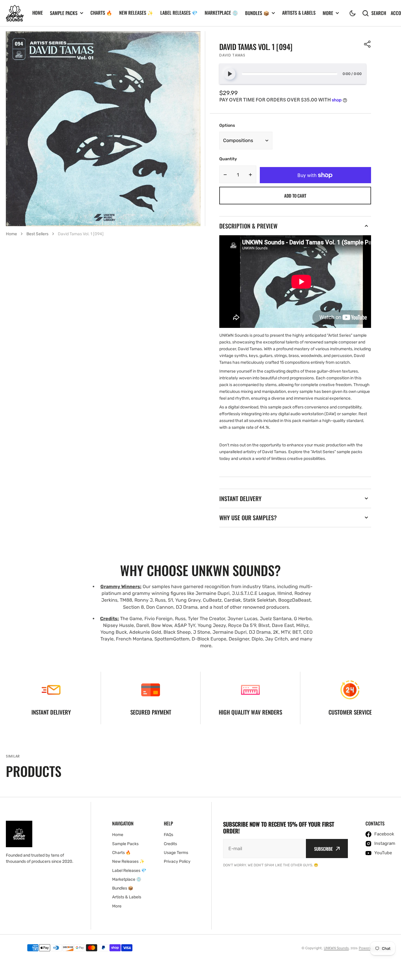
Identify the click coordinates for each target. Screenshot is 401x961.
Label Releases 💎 (179, 12)
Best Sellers (37, 233)
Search (378, 13)
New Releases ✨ (136, 12)
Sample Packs (63, 13)
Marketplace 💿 (221, 12)
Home (37, 12)
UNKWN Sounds (336, 948)
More (328, 13)
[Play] (229, 74)
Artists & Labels (299, 12)
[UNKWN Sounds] (14, 13)
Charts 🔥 (101, 12)
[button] (352, 13)
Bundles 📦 (257, 13)
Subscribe (323, 848)
